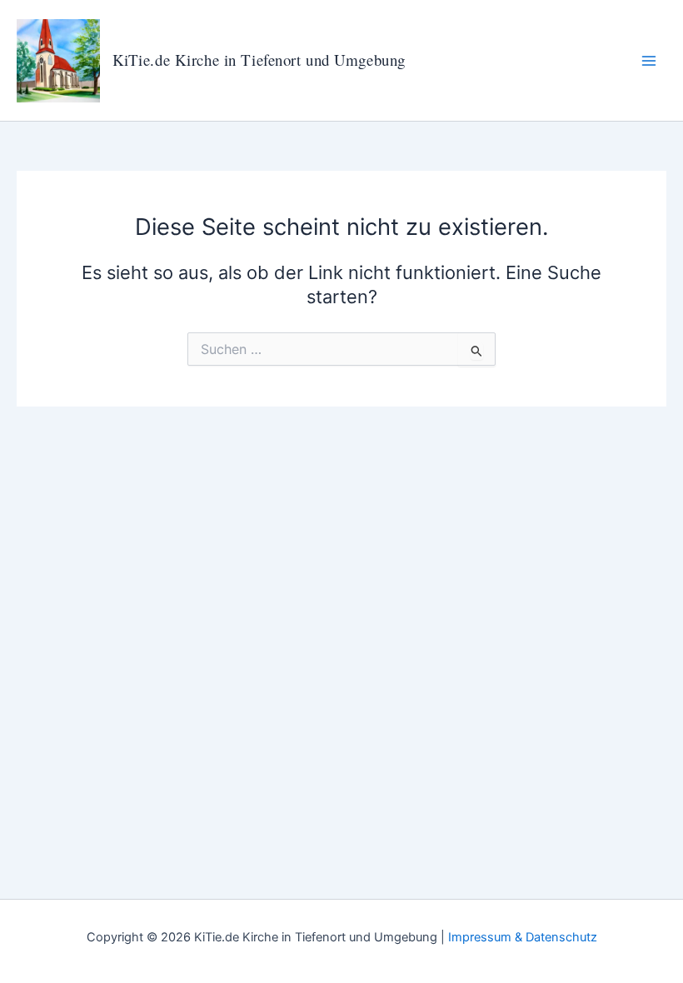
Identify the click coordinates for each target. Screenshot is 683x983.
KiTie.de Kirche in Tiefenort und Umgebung (259, 59)
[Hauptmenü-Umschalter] (648, 60)
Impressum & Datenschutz (522, 937)
